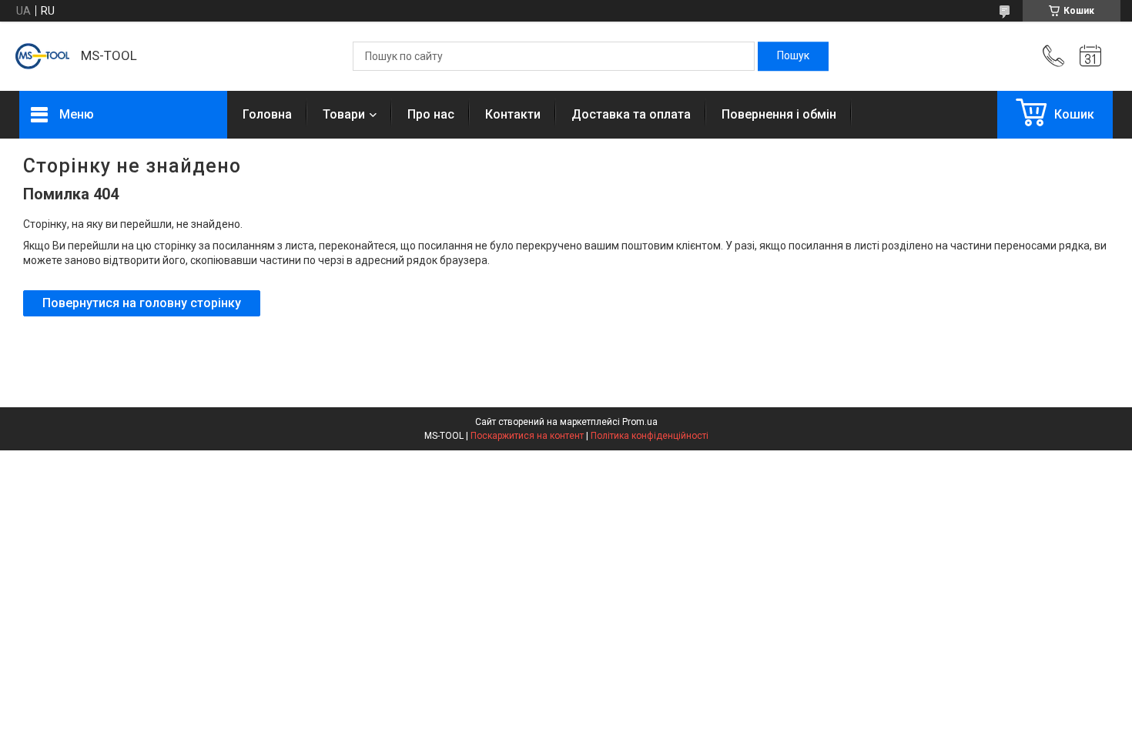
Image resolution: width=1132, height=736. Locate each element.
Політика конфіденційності (649, 435)
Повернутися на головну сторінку (141, 303)
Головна (267, 114)
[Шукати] (793, 56)
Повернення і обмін (779, 114)
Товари (344, 114)
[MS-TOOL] (42, 56)
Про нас (430, 114)
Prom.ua (640, 422)
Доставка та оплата (631, 114)
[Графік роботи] (1090, 56)
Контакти (513, 114)
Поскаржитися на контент (527, 435)
